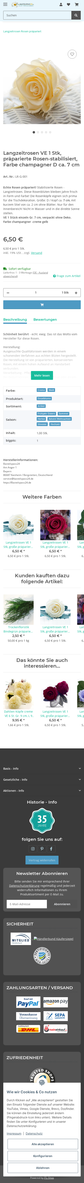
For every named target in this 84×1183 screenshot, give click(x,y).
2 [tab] (38, 132)
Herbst (41, 418)
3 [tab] (42, 132)
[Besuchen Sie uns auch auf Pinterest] (42, 848)
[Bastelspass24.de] (23, 4)
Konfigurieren (42, 1156)
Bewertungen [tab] (45, 320)
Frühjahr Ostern (46, 413)
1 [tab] (34, 132)
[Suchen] (76, 15)
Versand (36, 253)
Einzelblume (44, 398)
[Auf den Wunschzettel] (72, 54)
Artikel (41, 406)
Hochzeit (55, 424)
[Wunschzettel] (68, 4)
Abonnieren (62, 904)
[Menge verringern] (7, 292)
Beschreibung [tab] (15, 320)
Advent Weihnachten (60, 418)
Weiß (51, 390)
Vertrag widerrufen (42, 860)
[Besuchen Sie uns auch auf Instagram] (33, 848)
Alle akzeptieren (43, 1144)
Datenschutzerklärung (24, 886)
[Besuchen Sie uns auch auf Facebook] (51, 848)
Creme (41, 390)
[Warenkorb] (77, 4)
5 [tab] (50, 132)
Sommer (63, 413)
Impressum (14, 1133)
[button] (61, 4)
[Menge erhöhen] (76, 292)
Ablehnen (43, 1168)
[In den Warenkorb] (6, 44)
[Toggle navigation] (5, 2)
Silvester (42, 424)
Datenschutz (34, 1133)
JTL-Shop (49, 1178)
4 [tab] (46, 132)
